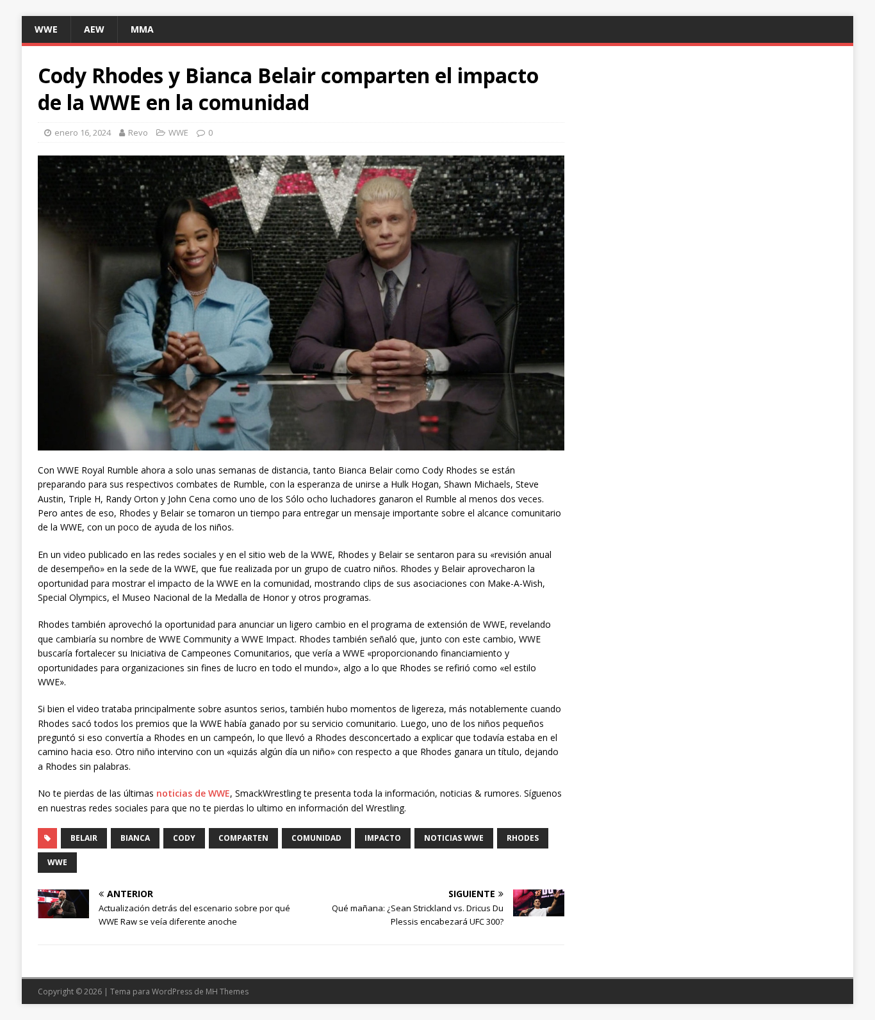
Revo (138, 132)
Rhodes (523, 838)
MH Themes (227, 991)
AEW (94, 29)
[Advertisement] (710, 151)
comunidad (316, 838)
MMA (142, 29)
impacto (382, 838)
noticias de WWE (193, 793)
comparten (243, 838)
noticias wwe (454, 838)
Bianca (135, 838)
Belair (83, 838)
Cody (184, 838)
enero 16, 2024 (82, 132)
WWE (46, 29)
